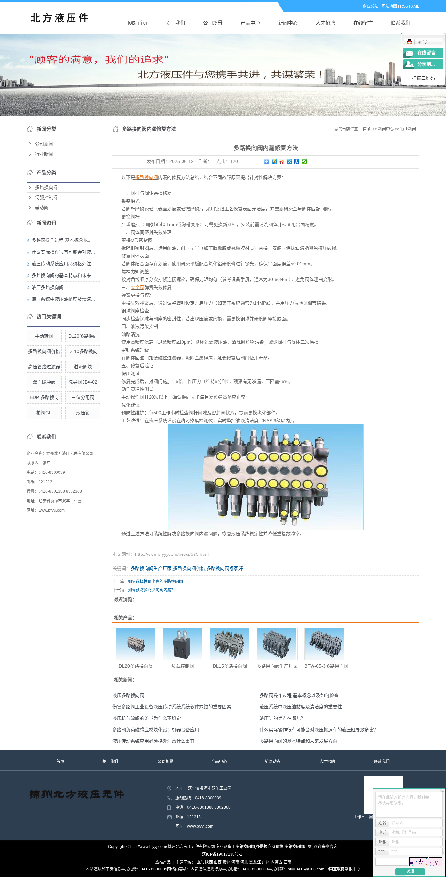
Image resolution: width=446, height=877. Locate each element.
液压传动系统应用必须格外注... (63, 263)
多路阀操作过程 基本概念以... (62, 240)
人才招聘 (325, 22)
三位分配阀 (83, 397)
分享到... (426, 64)
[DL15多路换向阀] (230, 644)
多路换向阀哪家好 (224, 568)
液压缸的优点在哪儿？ (282, 718)
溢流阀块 (83, 366)
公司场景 (213, 22)
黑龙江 (255, 862)
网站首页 (138, 22)
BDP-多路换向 (44, 397)
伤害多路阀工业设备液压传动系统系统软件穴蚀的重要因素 (171, 706)
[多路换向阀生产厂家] (277, 644)
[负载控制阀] (183, 644)
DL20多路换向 (83, 336)
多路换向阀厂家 (298, 846)
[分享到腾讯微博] (289, 161)
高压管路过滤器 (44, 366)
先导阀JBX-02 (83, 382)
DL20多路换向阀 (136, 666)
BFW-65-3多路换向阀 (326, 666)
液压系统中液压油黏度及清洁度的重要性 (301, 706)
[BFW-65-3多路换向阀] (326, 644)
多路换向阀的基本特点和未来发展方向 (298, 741)
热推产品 (163, 862)
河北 (244, 862)
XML (415, 6)
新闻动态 (272, 761)
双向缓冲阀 (44, 382)
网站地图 (389, 6)
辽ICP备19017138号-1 (222, 854)
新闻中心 (288, 22)
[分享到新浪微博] (282, 161)
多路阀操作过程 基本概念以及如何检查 (299, 695)
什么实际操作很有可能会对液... (63, 252)
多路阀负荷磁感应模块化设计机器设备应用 (155, 729)
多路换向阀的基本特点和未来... (63, 275)
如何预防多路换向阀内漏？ (151, 590)
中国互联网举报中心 (342, 869)
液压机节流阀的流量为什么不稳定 (146, 718)
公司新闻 (44, 143)
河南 (235, 862)
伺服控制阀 (46, 197)
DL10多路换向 (83, 351)
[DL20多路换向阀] (136, 644)
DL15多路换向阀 (230, 666)
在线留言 (363, 22)
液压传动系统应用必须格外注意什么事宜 (153, 741)
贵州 (227, 862)
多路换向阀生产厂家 (151, 568)
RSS (404, 6)
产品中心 (250, 22)
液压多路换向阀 (48, 287)
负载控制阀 (182, 666)
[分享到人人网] (297, 161)
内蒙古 (276, 862)
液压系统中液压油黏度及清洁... (63, 299)
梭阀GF (44, 412)
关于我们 (175, 22)
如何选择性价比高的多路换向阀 (155, 581)
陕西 (209, 862)
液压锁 (83, 412)
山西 (218, 862)
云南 (287, 862)
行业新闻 (44, 154)
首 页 (367, 129)
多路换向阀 (46, 187)
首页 (60, 761)
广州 (266, 862)
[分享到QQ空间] (274, 161)
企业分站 (370, 6)
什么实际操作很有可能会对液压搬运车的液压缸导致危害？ (319, 729)
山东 (200, 862)
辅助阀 (42, 207)
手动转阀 (44, 336)
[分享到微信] (304, 161)
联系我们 (400, 22)
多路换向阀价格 (44, 351)
